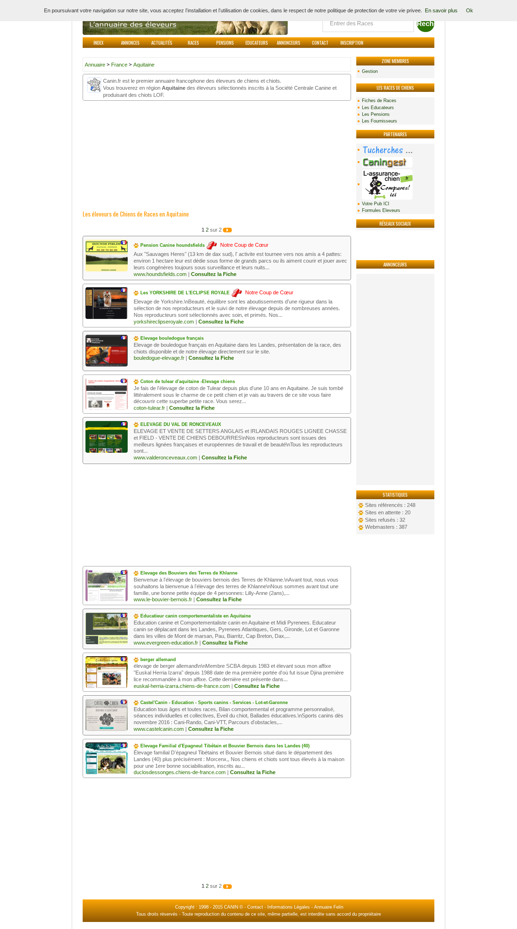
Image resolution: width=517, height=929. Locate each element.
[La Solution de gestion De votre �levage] (395, 162)
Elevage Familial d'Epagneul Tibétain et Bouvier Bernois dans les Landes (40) (224, 745)
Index (98, 42)
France (120, 65)
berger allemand (157, 659)
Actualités (161, 42)
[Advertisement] (395, 379)
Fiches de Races (379, 100)
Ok (469, 10)
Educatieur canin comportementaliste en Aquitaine (195, 616)
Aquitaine (143, 65)
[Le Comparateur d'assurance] (395, 184)
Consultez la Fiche (213, 274)
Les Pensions (376, 114)
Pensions (225, 42)
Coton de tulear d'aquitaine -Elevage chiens (187, 381)
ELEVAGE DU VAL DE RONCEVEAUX (180, 424)
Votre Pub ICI (375, 203)
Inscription (351, 42)
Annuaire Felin (328, 907)
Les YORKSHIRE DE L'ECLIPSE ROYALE (184, 292)
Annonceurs (288, 42)
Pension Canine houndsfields (172, 245)
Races (193, 42)
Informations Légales (288, 907)
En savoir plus (441, 10)
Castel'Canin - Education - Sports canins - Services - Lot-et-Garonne (213, 702)
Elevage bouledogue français (171, 338)
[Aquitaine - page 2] (227, 230)
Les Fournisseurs (379, 121)
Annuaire (95, 65)
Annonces (130, 42)
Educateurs (256, 42)
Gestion (370, 71)
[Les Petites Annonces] (395, 150)
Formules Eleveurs (381, 210)
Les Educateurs (378, 107)
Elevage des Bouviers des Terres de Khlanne (188, 573)
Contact (320, 42)
